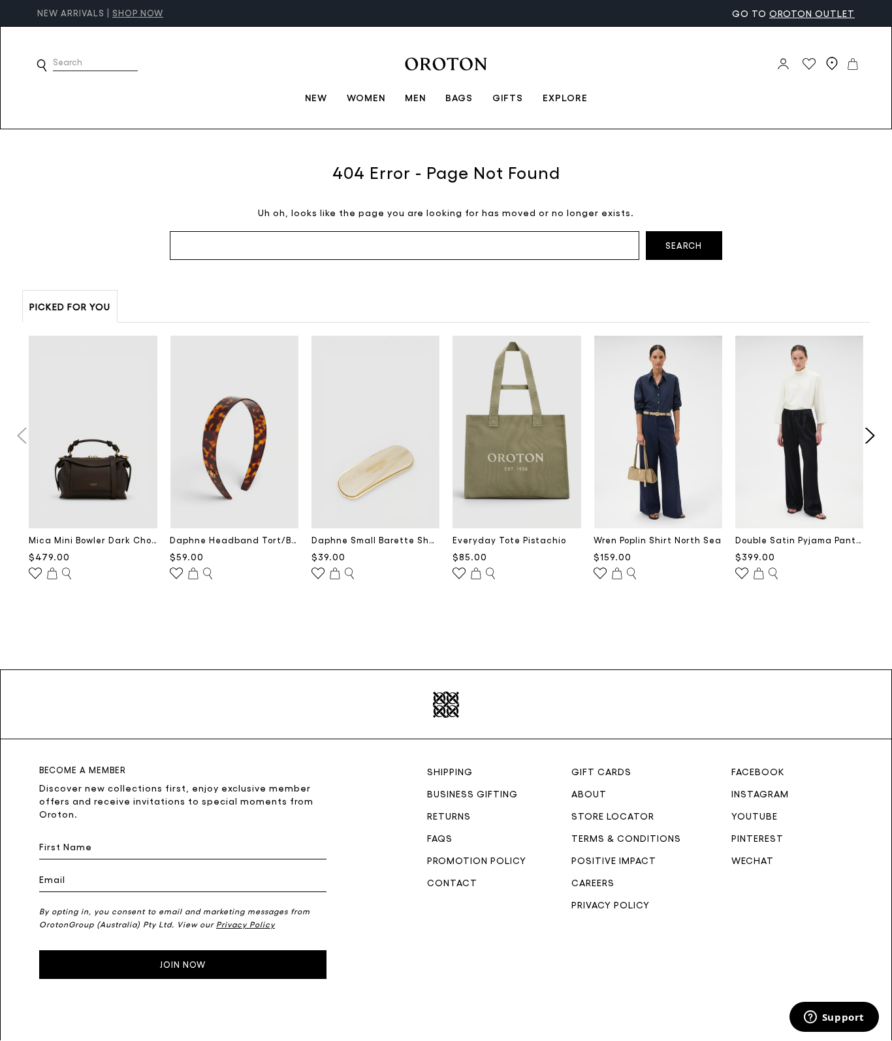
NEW (316, 97)
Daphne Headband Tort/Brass (234, 540)
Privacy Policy (610, 904)
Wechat (752, 860)
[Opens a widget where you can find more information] (834, 1018)
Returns (449, 815)
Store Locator (612, 815)
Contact (452, 882)
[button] (41, 65)
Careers (592, 882)
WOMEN (366, 97)
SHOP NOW (137, 13)
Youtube (754, 815)
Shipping (450, 771)
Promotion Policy (476, 860)
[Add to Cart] (52, 574)
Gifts (507, 97)
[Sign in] (783, 64)
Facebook (758, 771)
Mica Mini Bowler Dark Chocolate (93, 540)
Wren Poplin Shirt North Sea (658, 540)
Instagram (760, 793)
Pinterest (757, 838)
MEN (415, 97)
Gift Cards (601, 771)
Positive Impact (613, 860)
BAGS (459, 97)
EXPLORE (565, 97)
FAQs (440, 838)
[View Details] (66, 574)
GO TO (793, 13)
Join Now (183, 964)
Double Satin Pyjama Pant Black (799, 540)
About (589, 793)
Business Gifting (472, 793)
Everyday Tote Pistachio (509, 540)
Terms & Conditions (626, 838)
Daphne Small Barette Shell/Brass (375, 540)
